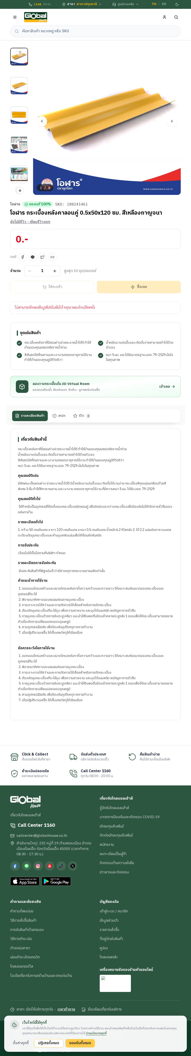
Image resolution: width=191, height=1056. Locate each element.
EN (164, 4)
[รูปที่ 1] (19, 56)
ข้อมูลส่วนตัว (109, 920)
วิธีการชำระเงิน (21, 939)
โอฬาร (15, 204)
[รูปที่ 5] (19, 174)
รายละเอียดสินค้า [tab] (32, 415)
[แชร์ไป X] (42, 257)
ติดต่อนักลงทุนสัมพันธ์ (116, 835)
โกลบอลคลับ (109, 957)
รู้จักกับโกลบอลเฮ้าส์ (114, 808)
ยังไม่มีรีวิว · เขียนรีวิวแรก (30, 222)
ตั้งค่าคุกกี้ (21, 1043)
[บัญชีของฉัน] (164, 17)
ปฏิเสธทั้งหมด (48, 1043)
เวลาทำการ (66, 1009)
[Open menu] (15, 17)
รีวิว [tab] (84, 415)
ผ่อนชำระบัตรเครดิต (25, 957)
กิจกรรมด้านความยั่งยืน (117, 863)
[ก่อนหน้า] (42, 121)
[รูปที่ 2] (19, 86)
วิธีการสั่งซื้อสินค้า (23, 920)
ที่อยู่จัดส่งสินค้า (111, 939)
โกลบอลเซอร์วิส (21, 966)
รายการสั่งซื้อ (109, 930)
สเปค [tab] (61, 415)
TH (154, 4)
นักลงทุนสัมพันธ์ (112, 826)
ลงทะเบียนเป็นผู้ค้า (113, 854)
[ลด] (29, 271)
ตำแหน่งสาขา (20, 948)
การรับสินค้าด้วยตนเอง (27, 930)
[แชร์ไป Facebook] (22, 257)
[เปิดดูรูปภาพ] (107, 121)
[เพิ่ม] (55, 271)
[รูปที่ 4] (19, 145)
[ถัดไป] (172, 121)
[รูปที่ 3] (19, 115)
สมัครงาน (107, 845)
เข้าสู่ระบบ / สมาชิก (114, 911)
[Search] (176, 17)
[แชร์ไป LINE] (32, 257)
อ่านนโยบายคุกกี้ (96, 1033)
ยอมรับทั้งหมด (80, 1043)
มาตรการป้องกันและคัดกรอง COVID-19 (130, 817)
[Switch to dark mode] (177, 4)
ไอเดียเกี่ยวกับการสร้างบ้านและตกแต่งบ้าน (41, 976)
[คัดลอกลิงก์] (52, 257)
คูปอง (104, 948)
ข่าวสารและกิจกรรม (114, 872)
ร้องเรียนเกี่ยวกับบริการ (105, 1009)
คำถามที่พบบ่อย (21, 911)
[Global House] (35, 17)
